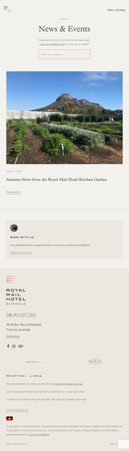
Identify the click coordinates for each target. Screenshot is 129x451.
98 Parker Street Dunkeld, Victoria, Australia (23, 327)
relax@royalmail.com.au (68, 383)
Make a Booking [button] (116, 10)
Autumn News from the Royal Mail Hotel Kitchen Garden (56, 180)
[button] (7, 7)
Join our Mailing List (52, 44)
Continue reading (38, 434)
